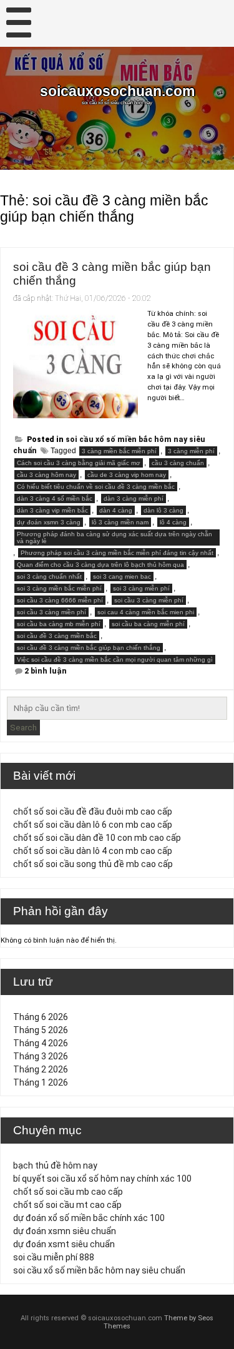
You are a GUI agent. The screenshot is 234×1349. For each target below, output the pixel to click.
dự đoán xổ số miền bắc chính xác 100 (89, 1218)
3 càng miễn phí (191, 451)
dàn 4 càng (115, 510)
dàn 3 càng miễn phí (133, 498)
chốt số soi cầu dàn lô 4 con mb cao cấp (92, 851)
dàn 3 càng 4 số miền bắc (54, 498)
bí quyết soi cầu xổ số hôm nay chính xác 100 (102, 1179)
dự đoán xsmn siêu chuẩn (64, 1231)
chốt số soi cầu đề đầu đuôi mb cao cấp (92, 812)
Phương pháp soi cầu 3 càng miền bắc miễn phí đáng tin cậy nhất (117, 552)
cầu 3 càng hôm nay (46, 474)
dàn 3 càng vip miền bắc (52, 510)
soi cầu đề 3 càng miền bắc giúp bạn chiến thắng (88, 647)
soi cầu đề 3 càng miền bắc (57, 635)
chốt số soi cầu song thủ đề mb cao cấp (93, 864)
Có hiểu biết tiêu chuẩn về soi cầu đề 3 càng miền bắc (96, 486)
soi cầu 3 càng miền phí (51, 612)
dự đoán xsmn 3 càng (48, 522)
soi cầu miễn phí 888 (53, 1257)
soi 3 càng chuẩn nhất (49, 576)
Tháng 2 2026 (40, 1069)
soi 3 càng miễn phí (141, 588)
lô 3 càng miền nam (120, 522)
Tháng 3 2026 (40, 1056)
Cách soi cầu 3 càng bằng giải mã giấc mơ (78, 462)
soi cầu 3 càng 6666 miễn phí (60, 600)
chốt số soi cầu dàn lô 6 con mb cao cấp (92, 825)
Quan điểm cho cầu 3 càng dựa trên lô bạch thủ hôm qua (100, 564)
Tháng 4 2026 (40, 1043)
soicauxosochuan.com (117, 91)
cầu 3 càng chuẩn (178, 462)
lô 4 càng (173, 522)
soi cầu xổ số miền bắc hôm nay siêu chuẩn (99, 1270)
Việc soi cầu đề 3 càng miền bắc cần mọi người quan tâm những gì (115, 659)
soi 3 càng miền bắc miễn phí (59, 588)
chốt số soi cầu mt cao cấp (67, 1205)
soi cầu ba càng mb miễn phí (58, 624)
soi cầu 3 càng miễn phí (148, 600)
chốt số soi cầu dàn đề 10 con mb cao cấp (97, 838)
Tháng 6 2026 (40, 1017)
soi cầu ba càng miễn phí (148, 624)
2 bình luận (45, 671)
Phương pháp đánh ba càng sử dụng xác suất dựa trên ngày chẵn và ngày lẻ (114, 537)
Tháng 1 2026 (40, 1082)
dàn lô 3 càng (163, 510)
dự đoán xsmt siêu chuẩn (64, 1244)
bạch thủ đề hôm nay (55, 1165)
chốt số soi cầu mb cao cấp (68, 1192)
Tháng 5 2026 (40, 1030)
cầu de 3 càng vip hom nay (126, 474)
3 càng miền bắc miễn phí (119, 451)
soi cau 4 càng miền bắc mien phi (145, 612)
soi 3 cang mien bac (122, 576)
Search (23, 727)
